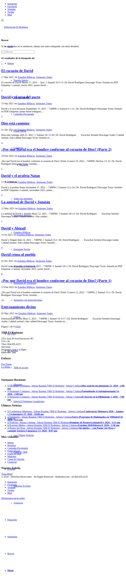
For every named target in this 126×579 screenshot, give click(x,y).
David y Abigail (13, 228)
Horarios (11, 445)
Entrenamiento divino (18, 307)
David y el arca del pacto (20, 97)
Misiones (11, 456)
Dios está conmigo (15, 123)
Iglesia (10, 442)
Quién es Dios (14, 453)
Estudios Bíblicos (26, 77)
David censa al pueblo (18, 254)
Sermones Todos (44, 77)
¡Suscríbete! (7, 474)
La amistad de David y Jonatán (25, 202)
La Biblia (5, 367)
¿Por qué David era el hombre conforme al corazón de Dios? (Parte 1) (56, 281)
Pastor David (13, 451)
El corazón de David (17, 71)
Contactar (12, 462)
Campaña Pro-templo (17, 448)
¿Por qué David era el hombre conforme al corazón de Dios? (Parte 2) (56, 149)
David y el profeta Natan (20, 176)
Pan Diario (6, 364)
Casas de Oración (15, 459)
